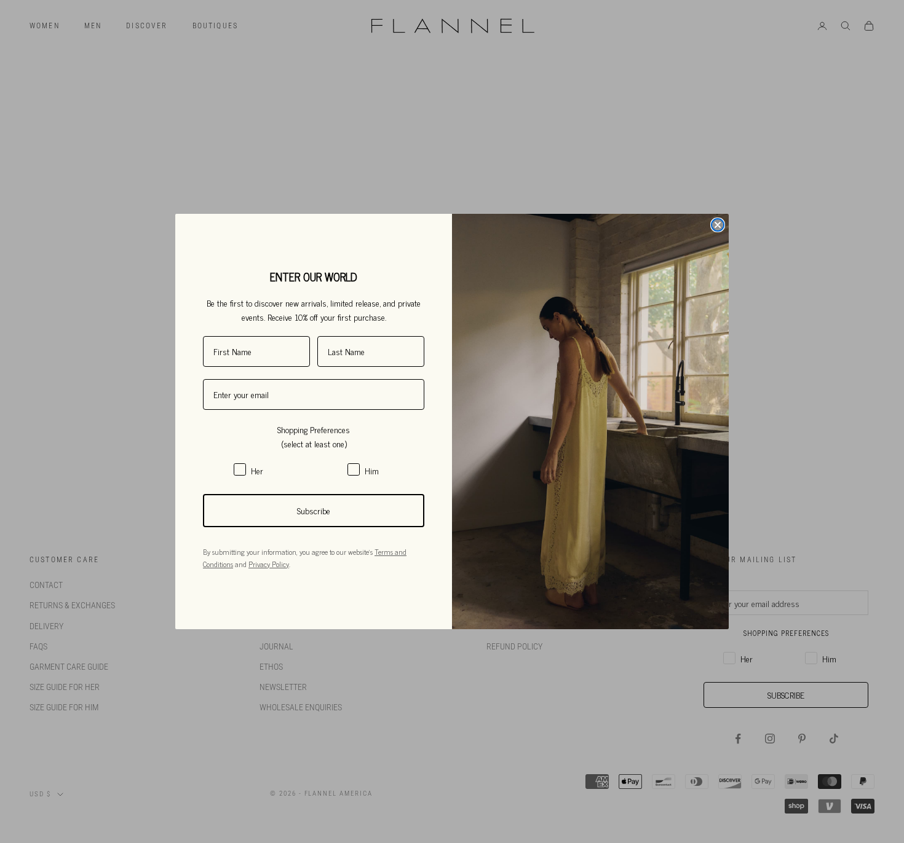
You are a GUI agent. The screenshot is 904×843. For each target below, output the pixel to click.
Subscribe (313, 510)
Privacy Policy (268, 564)
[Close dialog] (718, 225)
